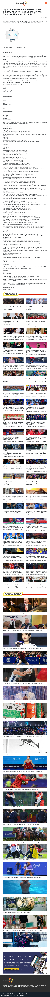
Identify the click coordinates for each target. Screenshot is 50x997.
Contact (22, 995)
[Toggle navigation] (46, 3)
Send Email (8, 273)
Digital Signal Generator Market (10, 50)
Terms (2, 995)
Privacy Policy (8, 995)
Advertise (16, 995)
